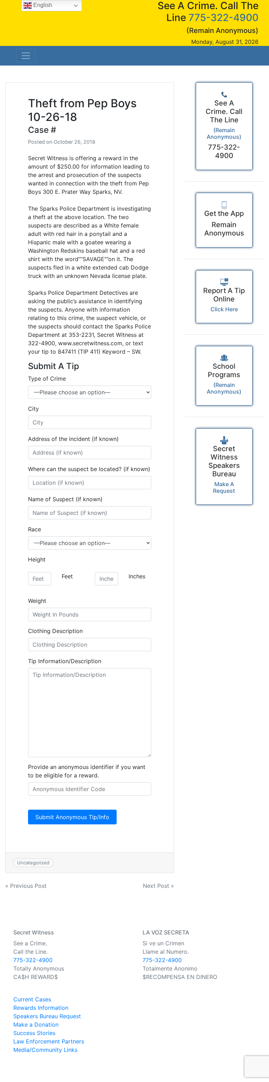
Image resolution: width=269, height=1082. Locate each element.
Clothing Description (55, 630)
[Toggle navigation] (26, 56)
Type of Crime (47, 378)
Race (34, 529)
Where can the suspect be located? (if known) (89, 468)
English (42, 5)
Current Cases (32, 999)
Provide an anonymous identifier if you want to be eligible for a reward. (86, 771)
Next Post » (158, 885)
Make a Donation (35, 1024)
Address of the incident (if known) (73, 438)
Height (37, 559)
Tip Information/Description (64, 661)
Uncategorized (33, 862)
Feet (67, 576)
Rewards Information (40, 1007)
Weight (37, 600)
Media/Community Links (45, 1049)
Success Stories (34, 1032)
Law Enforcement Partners (48, 1041)
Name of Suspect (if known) (65, 499)
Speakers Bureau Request (47, 1016)
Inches (137, 576)
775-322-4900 (223, 17)
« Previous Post (26, 885)
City (33, 408)
